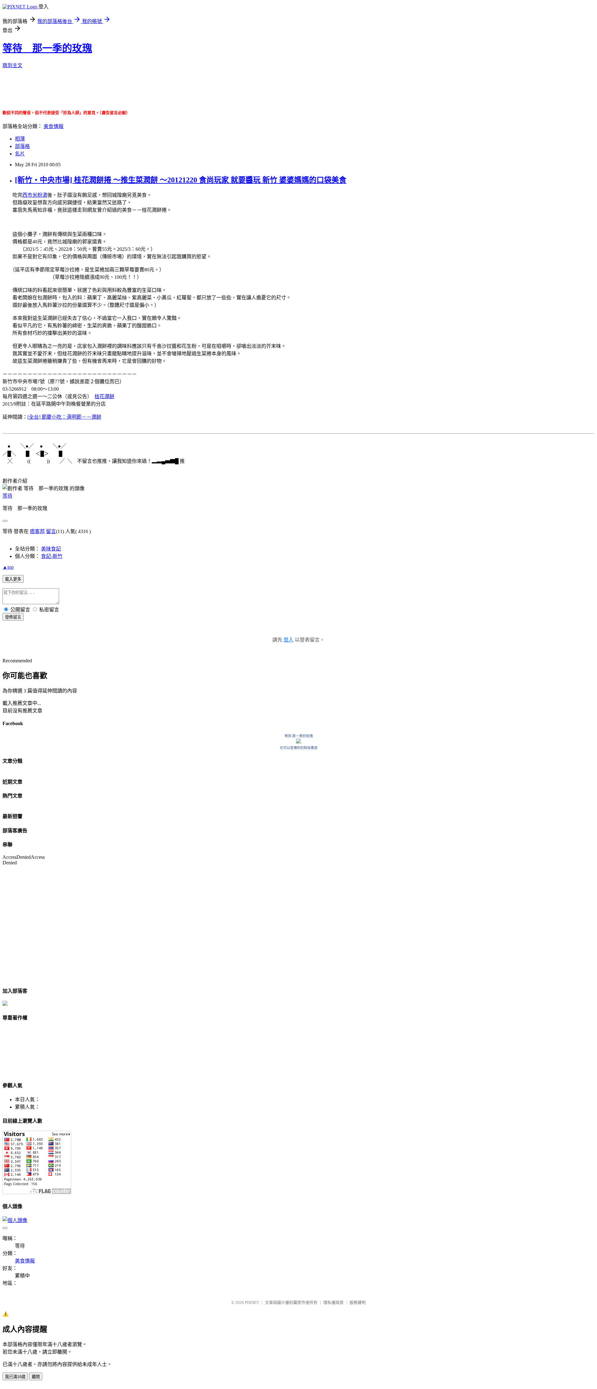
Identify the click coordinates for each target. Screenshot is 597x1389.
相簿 (20, 138)
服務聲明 (357, 1302)
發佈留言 (13, 617)
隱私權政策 (333, 1302)
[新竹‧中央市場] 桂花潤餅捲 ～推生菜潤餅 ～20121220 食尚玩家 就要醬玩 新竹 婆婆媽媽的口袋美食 (180, 180)
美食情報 (53, 126)
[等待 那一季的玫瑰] (298, 741)
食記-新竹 (51, 556)
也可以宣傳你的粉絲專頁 (298, 748)
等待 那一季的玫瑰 (47, 48)
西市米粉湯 (34, 195)
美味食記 (51, 548)
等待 (7, 496)
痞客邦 (37, 531)
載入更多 (13, 579)
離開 (36, 1376)
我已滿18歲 (15, 1376)
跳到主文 (12, 65)
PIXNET (252, 1302)
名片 (20, 153)
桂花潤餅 (104, 396)
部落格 (22, 146)
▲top (8, 567)
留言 (51, 531)
